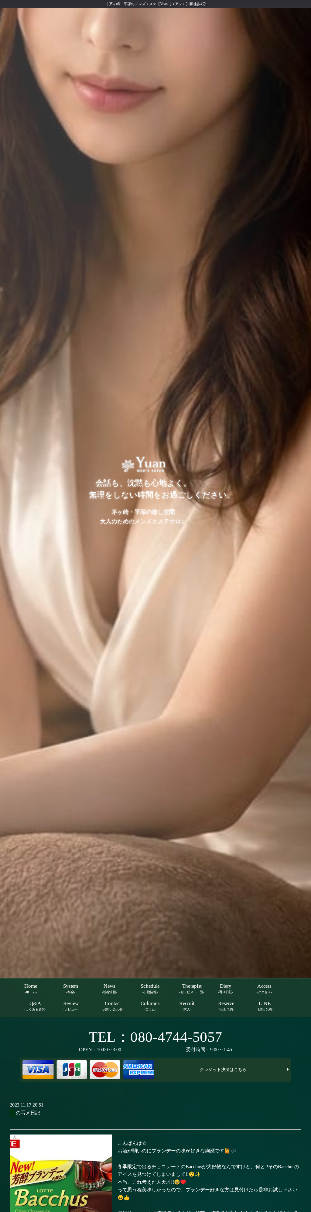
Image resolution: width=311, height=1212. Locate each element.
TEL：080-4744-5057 (155, 1037)
